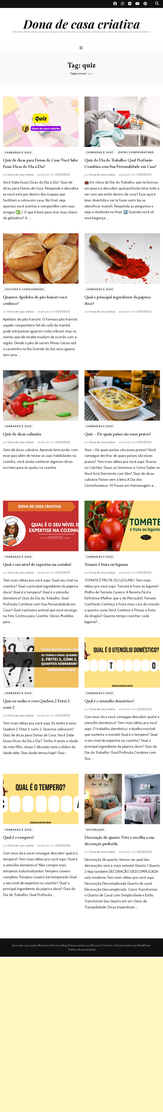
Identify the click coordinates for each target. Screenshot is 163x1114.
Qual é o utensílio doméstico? (109, 701)
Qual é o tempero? (18, 837)
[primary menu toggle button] (82, 48)
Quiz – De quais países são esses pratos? (117, 434)
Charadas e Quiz (18, 152)
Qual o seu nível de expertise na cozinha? (37, 564)
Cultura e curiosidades (24, 289)
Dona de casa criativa (81, 24)
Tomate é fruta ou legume (106, 564)
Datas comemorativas (136, 152)
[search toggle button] (157, 3)
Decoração (95, 829)
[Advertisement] (81, 986)
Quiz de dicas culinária (22, 434)
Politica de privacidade (82, 949)
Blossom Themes (101, 945)
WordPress (143, 945)
